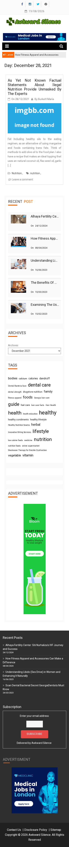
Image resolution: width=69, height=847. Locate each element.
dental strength (15, 392)
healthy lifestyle (38, 419)
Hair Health (51, 405)
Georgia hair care (41, 398)
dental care (39, 385)
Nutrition (17, 173)
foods (28, 397)
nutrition (35, 173)
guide (13, 404)
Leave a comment (22, 179)
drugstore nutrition (32, 392)
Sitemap (55, 830)
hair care (25, 405)
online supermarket (30, 446)
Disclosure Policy (35, 830)
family (48, 391)
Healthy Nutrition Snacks (19, 425)
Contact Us (14, 830)
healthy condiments (18, 419)
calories (33, 378)
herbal (35, 424)
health (15, 413)
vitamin (27, 455)
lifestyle (41, 431)
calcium (23, 378)
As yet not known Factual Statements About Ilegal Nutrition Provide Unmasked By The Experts (34, 87)
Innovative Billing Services (19, 432)
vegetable (14, 455)
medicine (28, 440)
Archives (13, 345)
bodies (12, 378)
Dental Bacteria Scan (17, 386)
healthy (47, 413)
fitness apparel (15, 398)
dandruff (44, 378)
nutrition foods (14, 446)
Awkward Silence (41, 742)
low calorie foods (15, 440)
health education (30, 414)
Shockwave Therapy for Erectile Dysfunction (27, 450)
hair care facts (37, 405)
